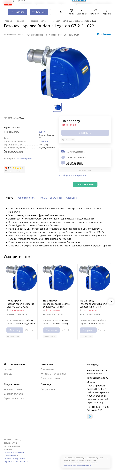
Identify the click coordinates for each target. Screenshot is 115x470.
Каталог (8, 369)
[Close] (107, 458)
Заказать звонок (95, 373)
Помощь (46, 384)
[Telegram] (90, 416)
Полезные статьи (50, 378)
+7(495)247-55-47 (96, 370)
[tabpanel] (57, 227)
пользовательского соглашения (77, 463)
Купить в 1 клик (68, 139)
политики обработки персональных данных (82, 464)
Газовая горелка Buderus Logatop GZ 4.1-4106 (57, 305)
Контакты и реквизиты (53, 373)
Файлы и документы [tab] (51, 197)
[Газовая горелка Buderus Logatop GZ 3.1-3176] (94, 279)
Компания (47, 364)
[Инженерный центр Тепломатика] (5, 12)
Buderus (43, 131)
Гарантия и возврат (15, 398)
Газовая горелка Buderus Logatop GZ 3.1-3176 (93, 305)
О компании (47, 369)
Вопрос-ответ (48, 389)
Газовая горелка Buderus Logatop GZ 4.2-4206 (20, 305)
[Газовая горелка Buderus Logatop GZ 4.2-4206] (20, 279)
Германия (43, 141)
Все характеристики (13, 151)
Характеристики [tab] (26, 197)
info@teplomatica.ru (97, 377)
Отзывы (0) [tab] (72, 197)
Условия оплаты (13, 389)
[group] (57, 72)
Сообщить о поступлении (73, 175)
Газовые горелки (24, 158)
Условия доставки (14, 393)
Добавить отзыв (15, 34)
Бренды (41, 12)
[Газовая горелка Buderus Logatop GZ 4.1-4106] (57, 279)
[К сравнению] (32, 330)
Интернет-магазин (15, 364)
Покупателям (12, 384)
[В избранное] (26, 330)
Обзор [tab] (9, 197)
